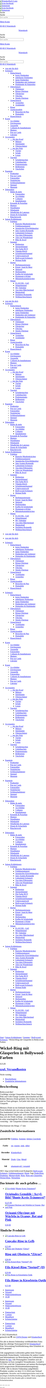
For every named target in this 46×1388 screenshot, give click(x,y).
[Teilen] (6, 1385)
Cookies (8, 1315)
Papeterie (9, 171)
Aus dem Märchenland (24, 290)
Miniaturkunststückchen (25, 279)
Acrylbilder (14, 121)
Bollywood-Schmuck (24, 258)
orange (17, 1146)
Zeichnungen (15, 123)
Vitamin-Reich (21, 251)
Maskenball (20, 292)
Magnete (13, 187)
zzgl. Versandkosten (13, 1069)
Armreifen (19, 103)
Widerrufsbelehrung (13, 1294)
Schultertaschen (21, 160)
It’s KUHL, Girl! (22, 283)
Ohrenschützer (21, 146)
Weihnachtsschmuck (23, 297)
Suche (2, 12)
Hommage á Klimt (22, 921)
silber (27, 1146)
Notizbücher (15, 180)
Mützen (18, 141)
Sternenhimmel (21, 247)
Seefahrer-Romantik (23, 295)
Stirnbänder (20, 144)
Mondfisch (9, 1317)
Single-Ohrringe (21, 98)
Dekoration (9, 189)
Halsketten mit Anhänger (25, 82)
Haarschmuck (15, 116)
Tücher (18, 151)
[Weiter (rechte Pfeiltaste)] (4, 1387)
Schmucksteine (11, 1319)
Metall (23, 1159)
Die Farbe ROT (21, 249)
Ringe (12, 107)
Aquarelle (14, 125)
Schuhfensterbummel (23, 253)
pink (22, 1146)
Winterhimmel (21, 285)
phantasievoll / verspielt (20, 1166)
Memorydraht (14, 1175)
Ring (23, 1175)
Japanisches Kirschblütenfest (26, 228)
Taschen (13, 157)
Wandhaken (15, 208)
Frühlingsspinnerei (22, 226)
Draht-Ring (38, 1173)
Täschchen (19, 169)
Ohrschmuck (15, 87)
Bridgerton (19, 244)
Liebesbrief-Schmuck (24, 233)
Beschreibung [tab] (10, 1079)
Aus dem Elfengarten (23, 235)
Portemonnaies (21, 164)
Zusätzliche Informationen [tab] (15, 1081)
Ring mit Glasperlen (34, 1175)
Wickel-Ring (5, 1178)
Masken (13, 130)
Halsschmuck (15, 73)
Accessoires (10, 137)
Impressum (9, 1290)
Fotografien (15, 178)
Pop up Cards (15, 132)
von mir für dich (11, 68)
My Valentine (20, 288)
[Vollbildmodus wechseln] (4, 1385)
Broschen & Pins (22, 112)
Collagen (19, 199)
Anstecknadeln (16, 109)
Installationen (20, 201)
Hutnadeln (19, 114)
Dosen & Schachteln (18, 215)
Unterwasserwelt (22, 256)
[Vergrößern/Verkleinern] (1, 1385)
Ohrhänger (19, 89)
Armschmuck (15, 100)
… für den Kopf (16, 139)
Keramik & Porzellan (18, 203)
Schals (18, 153)
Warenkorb (23, 30)
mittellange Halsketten (24, 549)
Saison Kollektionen (13, 219)
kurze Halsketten (22, 75)
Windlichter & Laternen (19, 212)
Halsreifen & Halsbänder (25, 556)
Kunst (7, 119)
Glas (18, 1159)
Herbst (13, 263)
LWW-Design (21, 1337)
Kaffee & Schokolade (24, 274)
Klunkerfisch (16, 1152)
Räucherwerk (15, 217)
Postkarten (14, 173)
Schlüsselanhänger (17, 183)
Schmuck (9, 71)
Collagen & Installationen (20, 128)
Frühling (13, 221)
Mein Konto (5, 22)
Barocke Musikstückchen (25, 224)
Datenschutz (10, 1312)
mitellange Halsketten (24, 78)
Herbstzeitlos (20, 272)
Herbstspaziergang (22, 265)
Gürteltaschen (20, 162)
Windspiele (14, 210)
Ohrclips (18, 96)
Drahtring (4, 1175)
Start (2, 1037)
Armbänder (20, 105)
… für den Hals (16, 148)
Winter (13, 281)
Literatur (13, 135)
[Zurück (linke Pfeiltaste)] (1, 1387)
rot (12, 1146)
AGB (7, 1297)
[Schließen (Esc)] (9, 1385)
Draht (13, 1159)
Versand (8, 1292)
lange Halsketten (22, 80)
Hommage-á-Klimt (23, 276)
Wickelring (15, 1178)
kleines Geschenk (34, 1139)
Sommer (13, 242)
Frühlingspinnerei (22, 871)
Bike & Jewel (20, 240)
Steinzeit (18, 269)
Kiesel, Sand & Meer (23, 267)
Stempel (13, 185)
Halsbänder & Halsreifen (25, 84)
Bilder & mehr (16, 192)
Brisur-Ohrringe (21, 91)
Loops (17, 155)
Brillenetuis (20, 167)
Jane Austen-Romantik (24, 231)
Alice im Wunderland (24, 237)
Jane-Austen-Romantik (24, 876)
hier (9, 1360)
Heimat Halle (20, 260)
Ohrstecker (19, 94)
